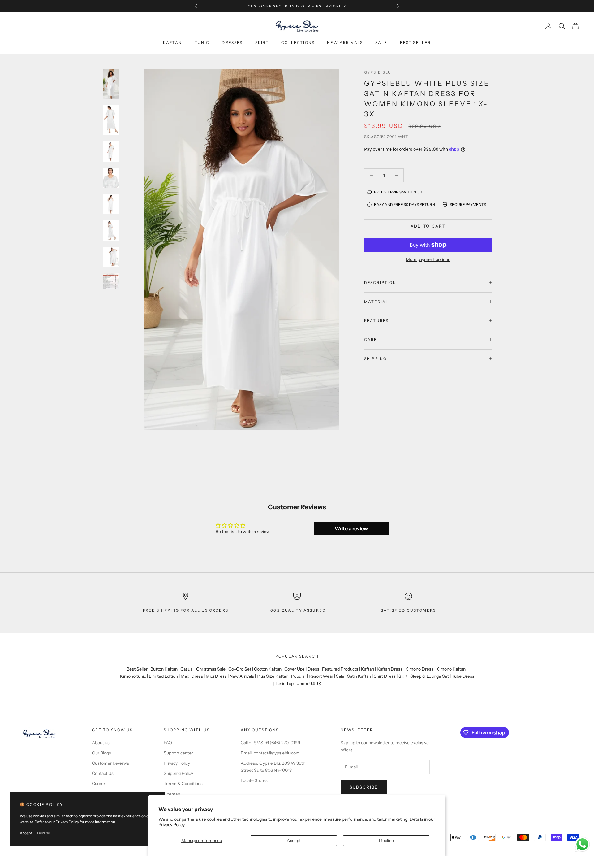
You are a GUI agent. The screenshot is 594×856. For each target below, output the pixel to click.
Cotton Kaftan (268, 669)
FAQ (168, 742)
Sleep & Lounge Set (429, 676)
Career (98, 783)
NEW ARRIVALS (345, 42)
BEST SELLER (415, 42)
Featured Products (340, 669)
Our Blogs (101, 753)
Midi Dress (216, 676)
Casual (186, 669)
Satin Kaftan (359, 676)
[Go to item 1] (110, 84)
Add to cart (428, 226)
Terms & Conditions (183, 783)
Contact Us (103, 773)
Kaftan (172, 42)
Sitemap (172, 794)
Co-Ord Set (239, 669)
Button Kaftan (164, 669)
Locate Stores (254, 780)
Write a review (351, 528)
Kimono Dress (419, 669)
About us (101, 742)
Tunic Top (284, 683)
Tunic (202, 42)
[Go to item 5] (110, 204)
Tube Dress (463, 676)
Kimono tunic (133, 676)
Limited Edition (163, 676)
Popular (298, 676)
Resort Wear (321, 676)
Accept (294, 840)
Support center (178, 753)
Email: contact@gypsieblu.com (270, 753)
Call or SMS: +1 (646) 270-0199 (270, 742)
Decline (386, 840)
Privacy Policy (171, 825)
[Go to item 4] (110, 178)
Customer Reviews (110, 763)
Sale (381, 42)
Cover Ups (294, 669)
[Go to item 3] (110, 151)
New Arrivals (242, 676)
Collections (298, 42)
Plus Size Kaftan (272, 676)
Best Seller (137, 669)
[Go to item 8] (110, 281)
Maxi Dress (192, 676)
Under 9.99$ (308, 683)
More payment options (428, 259)
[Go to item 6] (110, 230)
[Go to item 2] (110, 120)
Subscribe (364, 786)
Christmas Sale (211, 669)
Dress (313, 669)
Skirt (262, 42)
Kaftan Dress (389, 669)
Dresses (232, 42)
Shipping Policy (178, 773)
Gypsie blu (378, 72)
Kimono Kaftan (451, 669)
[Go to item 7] (110, 256)
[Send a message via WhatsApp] (582, 844)
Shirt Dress (385, 676)
